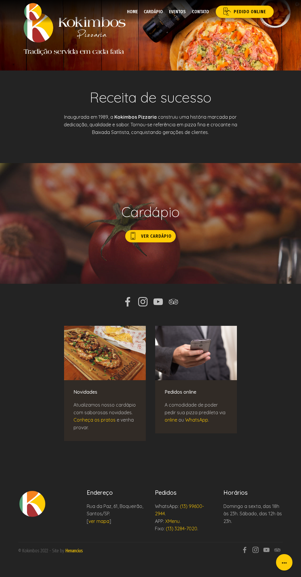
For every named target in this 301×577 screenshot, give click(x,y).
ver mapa (98, 521)
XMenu (172, 521)
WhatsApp (196, 420)
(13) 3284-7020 (181, 528)
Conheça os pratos (94, 420)
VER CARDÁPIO (156, 236)
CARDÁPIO (153, 11)
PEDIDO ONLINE (250, 11)
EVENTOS (177, 11)
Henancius (74, 550)
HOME (132, 11)
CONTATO (200, 11)
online (171, 420)
